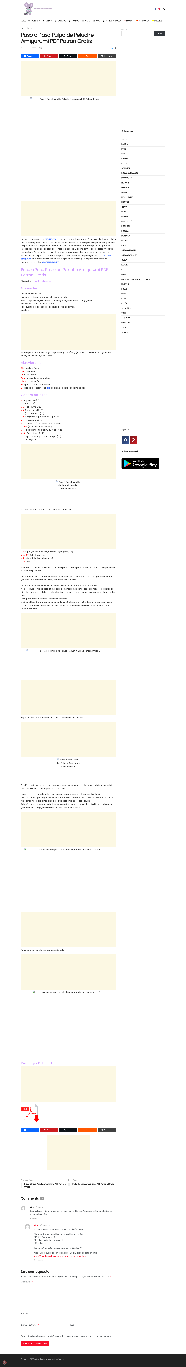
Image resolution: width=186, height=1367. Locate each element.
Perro (124, 274)
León (123, 211)
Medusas (125, 231)
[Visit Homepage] (37, 9)
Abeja (124, 139)
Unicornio (126, 322)
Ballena (124, 144)
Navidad (75, 21)
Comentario (27, 1282)
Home (23, 28)
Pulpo (29, 28)
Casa (23, 21)
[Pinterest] (133, 440)
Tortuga (125, 318)
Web (72, 1325)
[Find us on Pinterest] (159, 8)
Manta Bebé (126, 221)
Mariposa (125, 226)
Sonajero (126, 308)
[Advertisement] (68, 78)
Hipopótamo (127, 197)
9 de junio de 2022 (28, 48)
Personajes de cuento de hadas (136, 279)
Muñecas (62, 21)
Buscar (124, 29)
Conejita (35, 21)
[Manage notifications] (5, 1362)
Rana (123, 298)
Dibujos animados (129, 173)
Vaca (123, 327)
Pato (123, 269)
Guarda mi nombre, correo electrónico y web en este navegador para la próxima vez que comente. (67, 1336)
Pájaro (124, 265)
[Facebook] (125, 440)
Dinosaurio (126, 178)
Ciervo (49, 21)
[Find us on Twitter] (164, 8)
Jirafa (124, 207)
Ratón (124, 303)
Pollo (124, 289)
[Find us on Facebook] (155, 8)
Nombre (25, 1313)
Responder (35, 1218)
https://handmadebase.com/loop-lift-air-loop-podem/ (60, 1256)
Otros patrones (129, 255)
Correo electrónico (30, 1325)
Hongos (125, 202)
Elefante (125, 182)
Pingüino (125, 284)
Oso (98, 21)
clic (48, 387)
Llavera (124, 216)
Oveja (124, 260)
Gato (87, 21)
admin (36, 1225)
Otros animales (113, 21)
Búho (123, 149)
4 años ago (42, 1207)
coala (124, 163)
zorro (124, 332)
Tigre (123, 313)
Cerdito (125, 153)
